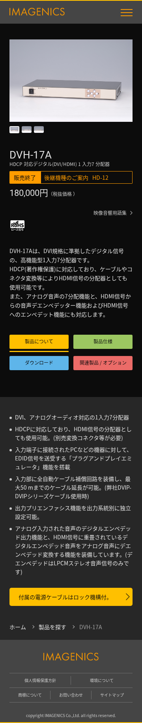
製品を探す (52, 627)
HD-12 (100, 177)
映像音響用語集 (110, 212)
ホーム (17, 627)
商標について (30, 695)
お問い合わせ (71, 695)
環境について (102, 680)
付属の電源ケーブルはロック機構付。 (65, 597)
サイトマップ (112, 695)
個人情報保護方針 (40, 680)
